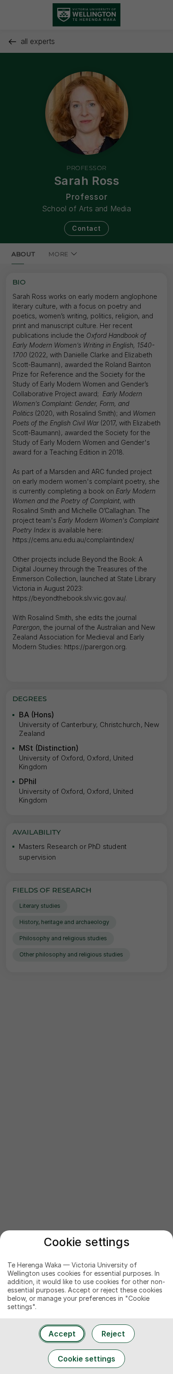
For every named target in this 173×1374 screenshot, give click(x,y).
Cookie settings (86, 1358)
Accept (62, 1333)
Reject (113, 1333)
